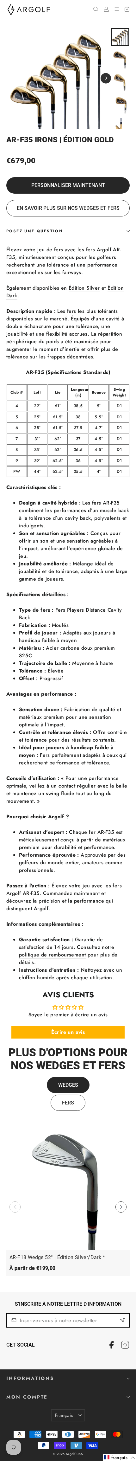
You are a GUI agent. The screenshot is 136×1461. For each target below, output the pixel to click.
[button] (121, 1207)
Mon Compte (27, 1396)
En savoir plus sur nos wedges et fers (68, 208)
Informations (30, 1378)
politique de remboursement (52, 954)
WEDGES (68, 1085)
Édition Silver (84, 288)
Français (64, 1415)
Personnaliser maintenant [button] (68, 185)
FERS (68, 1103)
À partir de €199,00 (32, 1268)
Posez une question (34, 231)
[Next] (106, 78)
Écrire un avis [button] (68, 1032)
